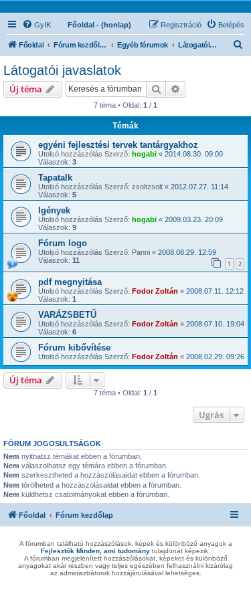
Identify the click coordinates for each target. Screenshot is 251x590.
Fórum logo (62, 243)
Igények (54, 210)
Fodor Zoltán (155, 291)
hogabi (144, 154)
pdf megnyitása (70, 282)
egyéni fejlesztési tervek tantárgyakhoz (118, 145)
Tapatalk (55, 178)
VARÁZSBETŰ (67, 315)
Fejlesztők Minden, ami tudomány (95, 551)
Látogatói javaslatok (62, 70)
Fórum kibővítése (74, 347)
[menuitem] (36, 25)
